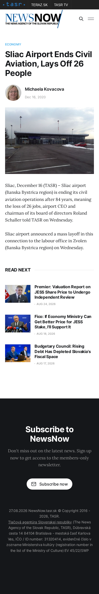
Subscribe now (53, 484)
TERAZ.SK (39, 5)
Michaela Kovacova (44, 89)
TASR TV (61, 5)
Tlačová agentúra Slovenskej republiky (40, 522)
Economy (13, 44)
